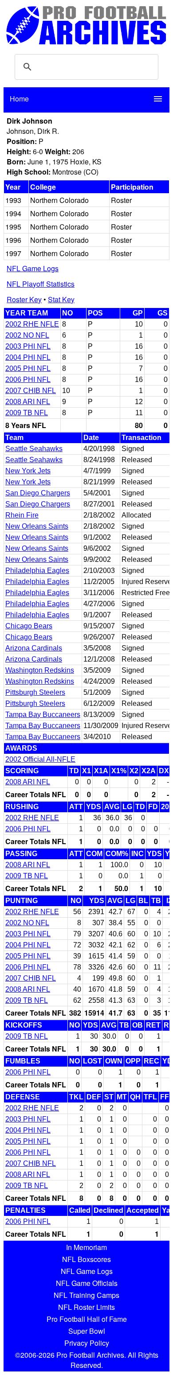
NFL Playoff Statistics (41, 284)
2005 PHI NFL (28, 368)
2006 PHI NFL (28, 379)
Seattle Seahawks (34, 448)
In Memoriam (86, 1247)
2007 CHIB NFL (30, 390)
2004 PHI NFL (28, 357)
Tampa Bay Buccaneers (42, 714)
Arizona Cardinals (33, 648)
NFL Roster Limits (86, 1307)
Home (19, 98)
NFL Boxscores (86, 1259)
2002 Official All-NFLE (40, 759)
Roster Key (24, 299)
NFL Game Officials (87, 1283)
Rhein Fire (22, 515)
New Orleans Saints (36, 526)
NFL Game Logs (33, 268)
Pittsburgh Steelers (35, 692)
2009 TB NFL (26, 413)
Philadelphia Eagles (37, 570)
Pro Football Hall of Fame (87, 1319)
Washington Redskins (39, 670)
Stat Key (61, 299)
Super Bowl (86, 1331)
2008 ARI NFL (27, 401)
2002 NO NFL (27, 335)
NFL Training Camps (86, 1295)
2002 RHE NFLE (32, 324)
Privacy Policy (86, 1343)
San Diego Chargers (37, 493)
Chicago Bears (28, 626)
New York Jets (28, 471)
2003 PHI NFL (28, 346)
